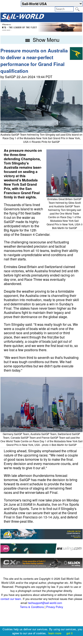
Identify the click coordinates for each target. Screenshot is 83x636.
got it (69, 633)
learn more (54, 633)
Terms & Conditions (32, 607)
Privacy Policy (54, 607)
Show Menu (45, 39)
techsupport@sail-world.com (45, 603)
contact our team (11, 599)
